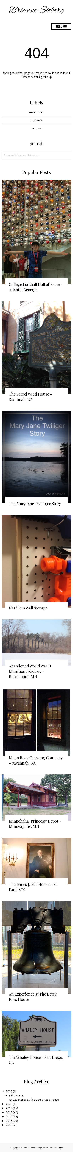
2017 (9, 1116)
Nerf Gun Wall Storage (28, 608)
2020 (9, 1104)
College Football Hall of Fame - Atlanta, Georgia (36, 287)
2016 (9, 1120)
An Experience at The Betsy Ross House (34, 1099)
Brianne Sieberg (36, 10)
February (14, 1095)
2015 (9, 1124)
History (36, 120)
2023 (9, 1091)
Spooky (36, 128)
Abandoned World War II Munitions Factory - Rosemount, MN (30, 671)
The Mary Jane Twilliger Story (35, 503)
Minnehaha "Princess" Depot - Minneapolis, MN (35, 823)
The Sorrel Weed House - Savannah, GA (30, 396)
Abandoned (36, 112)
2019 (9, 1108)
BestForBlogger (55, 1147)
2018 (9, 1112)
